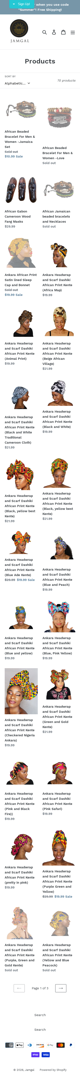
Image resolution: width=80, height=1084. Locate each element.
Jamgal (29, 1069)
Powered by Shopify (53, 1069)
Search (40, 1015)
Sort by (10, 76)
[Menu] (72, 32)
